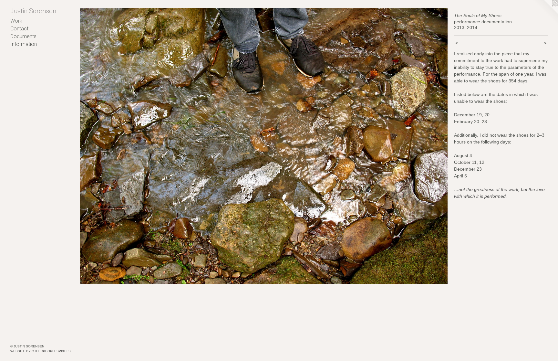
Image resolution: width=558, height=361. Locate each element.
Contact (19, 29)
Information (23, 44)
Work (16, 21)
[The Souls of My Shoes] (264, 146)
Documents (23, 36)
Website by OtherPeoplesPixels (40, 351)
